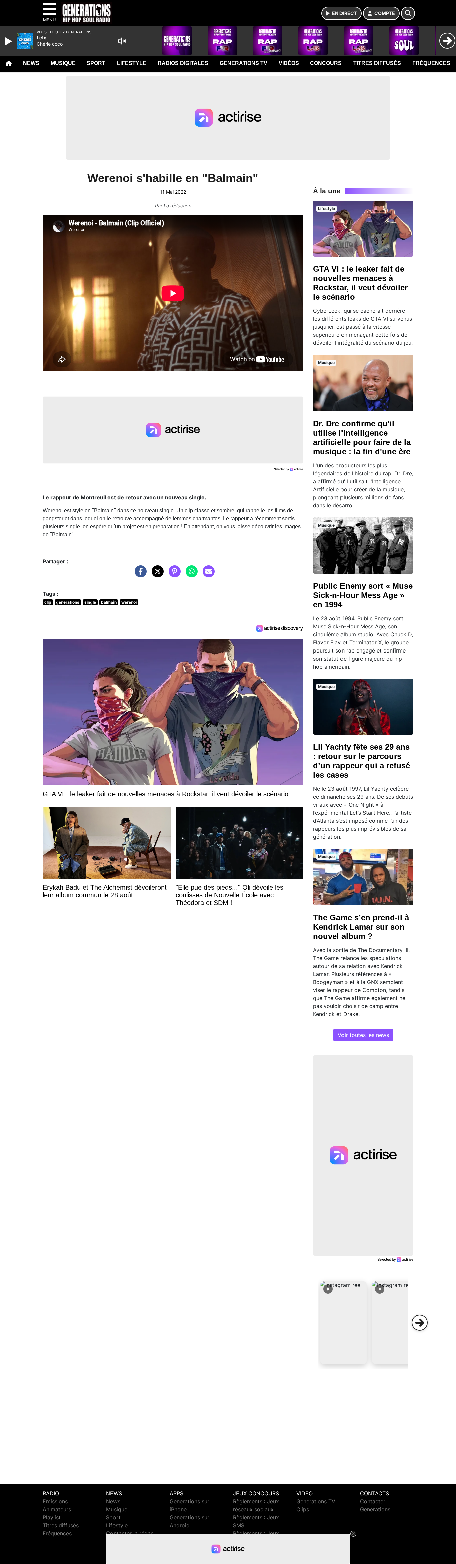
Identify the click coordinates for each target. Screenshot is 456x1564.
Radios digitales (183, 63)
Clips (302, 1509)
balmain (109, 602)
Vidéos (289, 63)
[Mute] (122, 41)
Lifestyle (131, 63)
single (90, 602)
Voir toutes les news (363, 1035)
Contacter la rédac (130, 1533)
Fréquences (431, 63)
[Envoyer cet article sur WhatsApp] (190, 574)
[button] (343, 1322)
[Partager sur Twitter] (156, 574)
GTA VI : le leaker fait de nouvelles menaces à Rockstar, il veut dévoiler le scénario (360, 282)
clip (47, 602)
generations (67, 602)
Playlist (52, 1517)
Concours (326, 63)
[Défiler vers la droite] (420, 1323)
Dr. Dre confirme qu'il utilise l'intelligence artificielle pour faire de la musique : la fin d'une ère (362, 437)
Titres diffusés (377, 63)
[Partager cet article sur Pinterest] (173, 574)
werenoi (129, 602)
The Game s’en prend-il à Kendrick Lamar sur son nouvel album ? (361, 927)
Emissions (55, 1501)
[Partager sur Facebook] (139, 574)
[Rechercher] (408, 13)
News (31, 63)
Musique (63, 63)
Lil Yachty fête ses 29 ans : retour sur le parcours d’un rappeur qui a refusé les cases (361, 760)
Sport (96, 63)
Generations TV (243, 63)
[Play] (9, 41)
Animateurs (57, 1509)
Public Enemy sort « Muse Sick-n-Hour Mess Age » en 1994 (363, 595)
